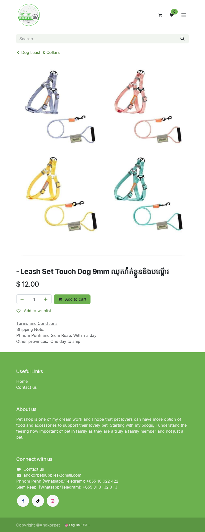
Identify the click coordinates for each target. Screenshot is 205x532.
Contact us (26, 387)
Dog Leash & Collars (40, 52)
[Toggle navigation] (184, 15)
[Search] (182, 38)
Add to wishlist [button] (36, 310)
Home (22, 381)
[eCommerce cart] (160, 15)
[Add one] (46, 299)
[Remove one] (22, 299)
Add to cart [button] (75, 299)
